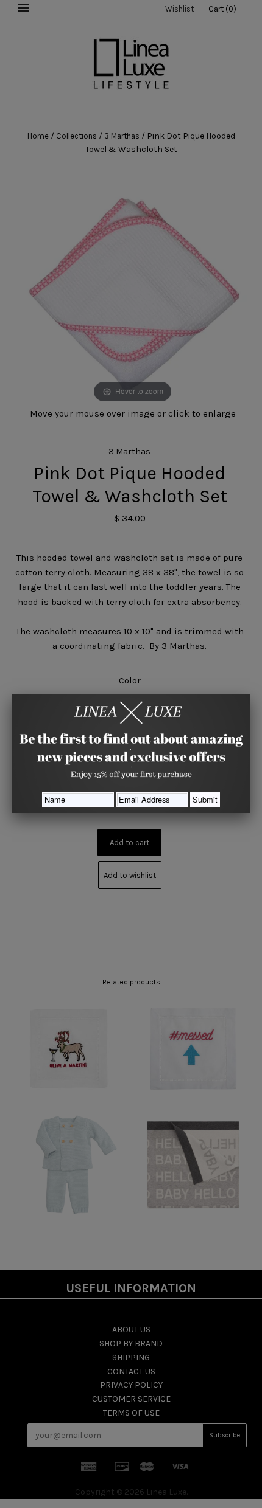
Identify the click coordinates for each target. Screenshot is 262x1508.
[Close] (250, 694)
